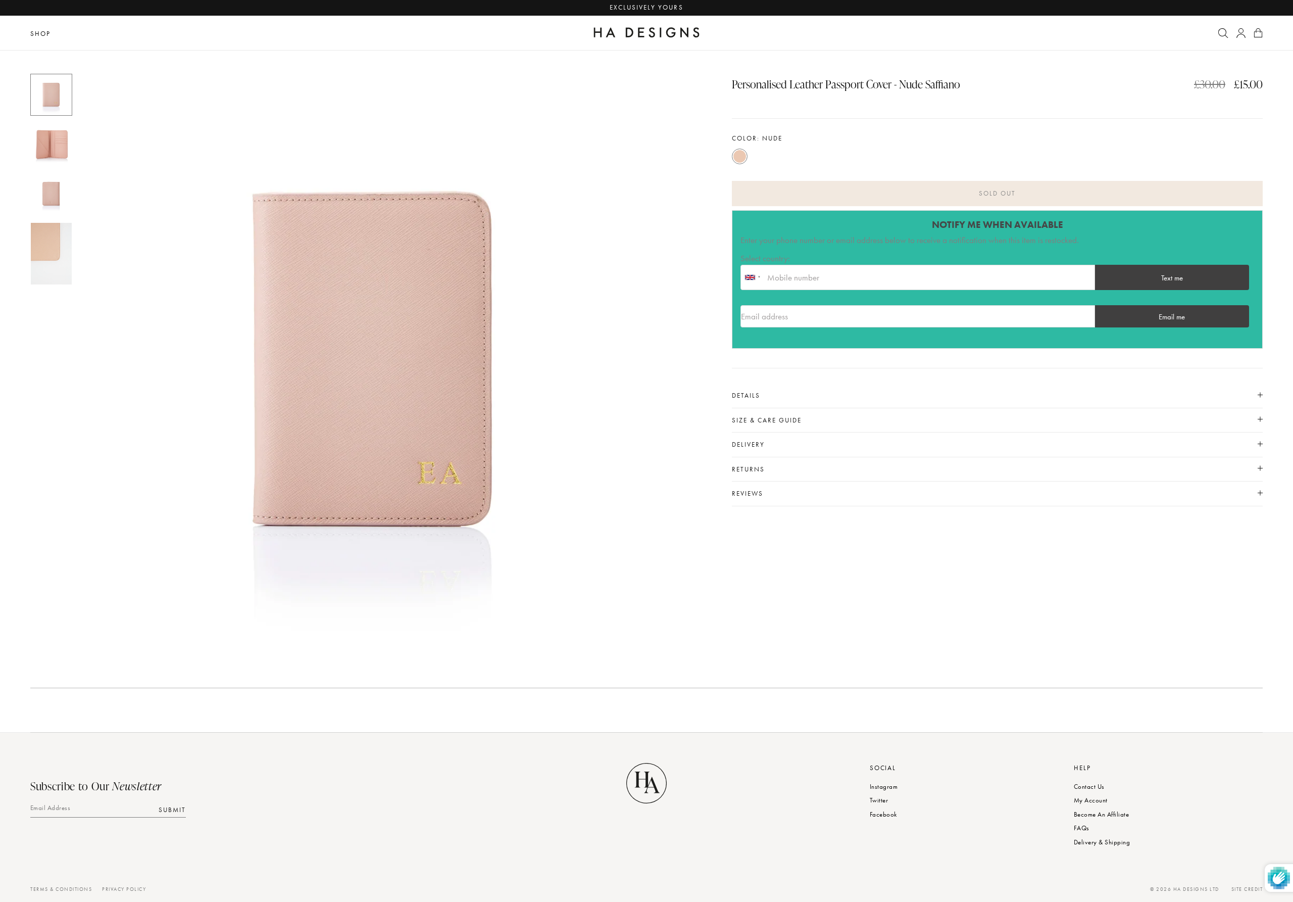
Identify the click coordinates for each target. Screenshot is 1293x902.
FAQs (1081, 828)
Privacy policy (124, 889)
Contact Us (1089, 786)
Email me (1172, 317)
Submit (172, 809)
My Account (1091, 800)
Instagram (884, 786)
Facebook (883, 814)
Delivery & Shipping (1102, 842)
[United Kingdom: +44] (752, 277)
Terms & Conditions (61, 889)
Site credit (1247, 889)
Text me (1172, 278)
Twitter (879, 800)
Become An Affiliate (1101, 814)
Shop (40, 33)
